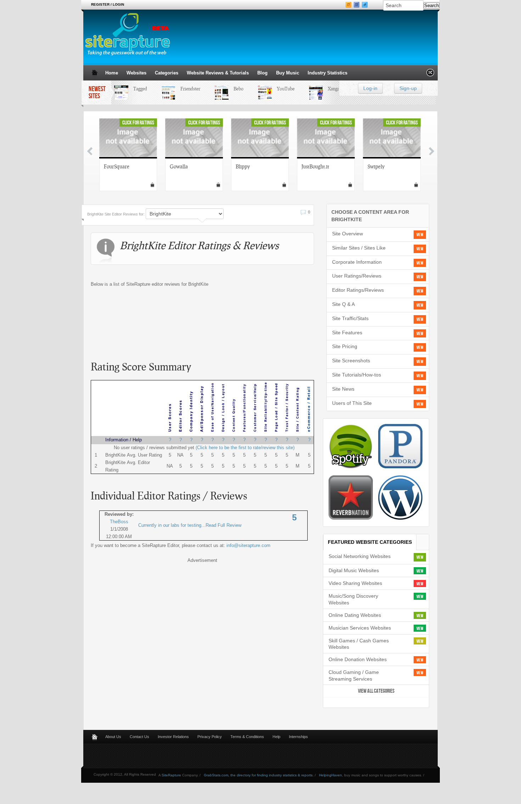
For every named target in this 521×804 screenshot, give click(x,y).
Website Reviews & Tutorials (218, 73)
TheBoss (119, 521)
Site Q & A (343, 304)
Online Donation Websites (358, 659)
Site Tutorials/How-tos (356, 375)
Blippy (243, 166)
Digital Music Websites (354, 570)
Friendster (186, 88)
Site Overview (347, 233)
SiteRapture (171, 775)
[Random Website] (430, 75)
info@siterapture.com (248, 545)
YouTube (281, 88)
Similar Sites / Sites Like (359, 248)
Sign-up (408, 88)
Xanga (329, 88)
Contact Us (139, 737)
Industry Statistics (327, 73)
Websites (136, 73)
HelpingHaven (330, 775)
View (419, 235)
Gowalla (179, 166)
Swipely (376, 166)
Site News (343, 389)
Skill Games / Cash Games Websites (359, 644)
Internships (298, 737)
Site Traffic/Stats (350, 318)
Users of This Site (352, 403)
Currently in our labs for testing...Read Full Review (189, 525)
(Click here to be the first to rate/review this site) (245, 447)
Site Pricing (344, 346)
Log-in (370, 88)
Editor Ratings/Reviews (358, 290)
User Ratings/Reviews (356, 276)
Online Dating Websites (355, 615)
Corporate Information (357, 262)
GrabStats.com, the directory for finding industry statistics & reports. (259, 775)
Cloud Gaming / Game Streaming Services (354, 675)
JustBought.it (315, 166)
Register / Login (107, 4)
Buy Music (287, 73)
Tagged (136, 88)
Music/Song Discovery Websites (353, 599)
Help (276, 737)
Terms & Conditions (247, 737)
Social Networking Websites (360, 556)
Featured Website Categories (370, 542)
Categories (166, 73)
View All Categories (376, 691)
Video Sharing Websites (355, 583)
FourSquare (116, 166)
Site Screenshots (351, 360)
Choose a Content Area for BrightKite (370, 215)
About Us (113, 737)
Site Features (347, 332)
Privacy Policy (209, 737)
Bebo (234, 88)
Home (111, 73)
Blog (262, 73)
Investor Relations (173, 737)
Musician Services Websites (360, 628)
